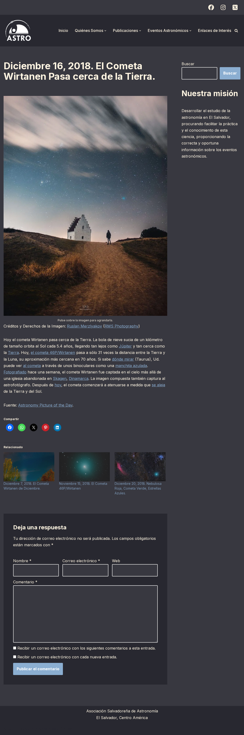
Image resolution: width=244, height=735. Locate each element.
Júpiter (125, 346)
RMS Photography (121, 326)
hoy (58, 384)
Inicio (63, 30)
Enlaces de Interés (214, 30)
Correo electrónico (81, 560)
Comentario (25, 582)
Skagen (59, 378)
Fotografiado (15, 372)
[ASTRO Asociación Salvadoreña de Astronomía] (18, 30)
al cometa (32, 365)
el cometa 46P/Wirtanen (53, 352)
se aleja (158, 384)
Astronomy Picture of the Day (45, 405)
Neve (8, 728)
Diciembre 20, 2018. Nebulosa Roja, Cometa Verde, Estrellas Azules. (138, 488)
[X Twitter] (235, 7)
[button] (105, 31)
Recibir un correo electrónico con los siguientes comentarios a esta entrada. (86, 648)
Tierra (13, 352)
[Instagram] (223, 7)
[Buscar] (236, 30)
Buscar (188, 63)
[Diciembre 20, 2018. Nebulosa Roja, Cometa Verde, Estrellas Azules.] (140, 466)
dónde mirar (123, 359)
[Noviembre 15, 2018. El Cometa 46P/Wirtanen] (84, 466)
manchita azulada (131, 365)
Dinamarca (78, 378)
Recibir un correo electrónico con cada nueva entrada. (67, 657)
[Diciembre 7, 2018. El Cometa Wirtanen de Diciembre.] (29, 466)
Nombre (22, 560)
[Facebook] (211, 7)
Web (116, 560)
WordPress (62, 728)
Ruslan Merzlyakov (84, 326)
